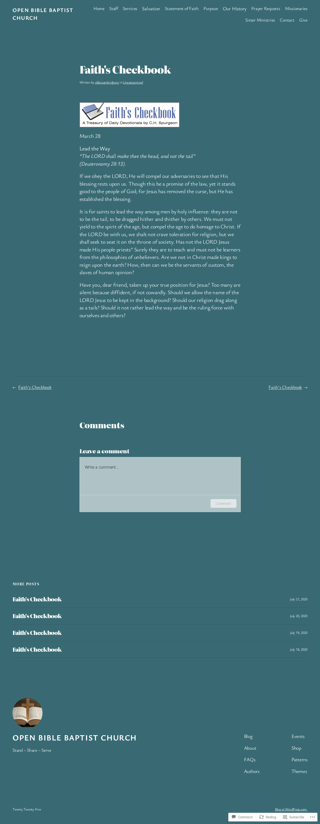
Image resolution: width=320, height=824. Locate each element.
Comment (223, 503)
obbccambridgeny (107, 82)
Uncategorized (133, 82)
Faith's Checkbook (35, 387)
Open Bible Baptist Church (74, 737)
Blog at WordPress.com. (291, 809)
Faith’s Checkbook (37, 599)
